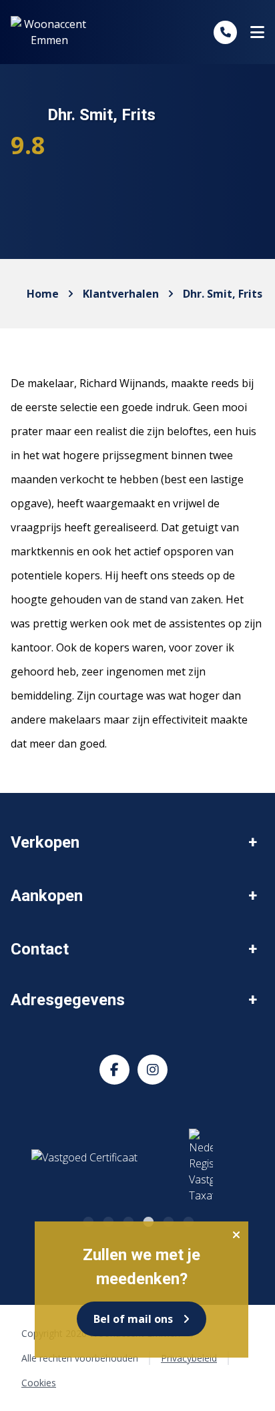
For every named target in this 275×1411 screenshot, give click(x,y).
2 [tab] (107, 1220)
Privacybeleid (189, 1358)
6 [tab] (187, 1220)
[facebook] (114, 1070)
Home (43, 293)
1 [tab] (87, 1220)
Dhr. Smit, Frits (222, 293)
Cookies (38, 1382)
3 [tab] (127, 1220)
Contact (40, 949)
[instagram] (153, 1070)
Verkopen (45, 842)
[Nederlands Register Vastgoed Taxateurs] (128, 1166)
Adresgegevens (68, 1000)
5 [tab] (167, 1220)
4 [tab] (147, 1220)
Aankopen (47, 895)
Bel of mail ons (133, 1319)
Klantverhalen (121, 293)
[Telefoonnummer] (225, 32)
